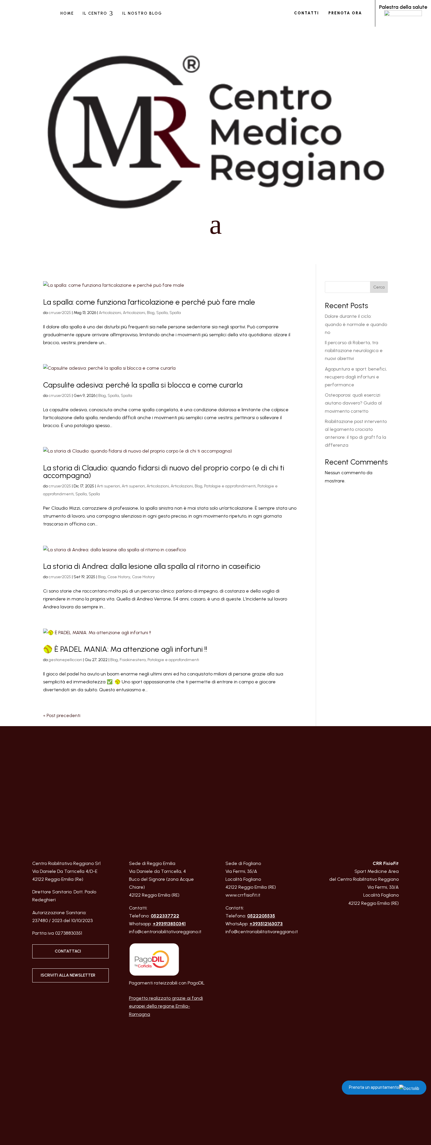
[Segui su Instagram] (34, 997)
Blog (151, 312)
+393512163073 (266, 923)
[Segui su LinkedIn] (57, 997)
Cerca (379, 287)
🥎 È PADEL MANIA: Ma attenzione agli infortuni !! (125, 649)
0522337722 (165, 916)
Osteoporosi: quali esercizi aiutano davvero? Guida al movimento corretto (353, 403)
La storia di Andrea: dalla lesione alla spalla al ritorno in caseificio (151, 566)
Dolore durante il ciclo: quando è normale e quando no (356, 324)
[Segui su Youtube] (394, 919)
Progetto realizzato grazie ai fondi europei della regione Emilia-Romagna (166, 1006)
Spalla (162, 312)
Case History (118, 576)
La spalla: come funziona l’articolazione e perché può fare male (149, 302)
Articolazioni (110, 312)
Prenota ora (345, 13)
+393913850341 (169, 923)
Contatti (306, 13)
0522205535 (261, 916)
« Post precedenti (61, 715)
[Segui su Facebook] (46, 997)
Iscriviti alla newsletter (68, 975)
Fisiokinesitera (133, 659)
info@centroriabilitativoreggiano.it (165, 931)
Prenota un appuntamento (374, 1087)
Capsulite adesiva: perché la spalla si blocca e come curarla (142, 385)
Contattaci (68, 951)
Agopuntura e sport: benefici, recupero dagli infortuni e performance (356, 377)
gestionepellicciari (65, 659)
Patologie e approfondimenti (230, 486)
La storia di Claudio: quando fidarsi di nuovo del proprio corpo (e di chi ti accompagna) (163, 471)
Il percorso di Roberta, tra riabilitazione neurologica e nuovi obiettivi (354, 350)
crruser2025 (60, 312)
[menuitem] (67, 13)
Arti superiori (108, 486)
